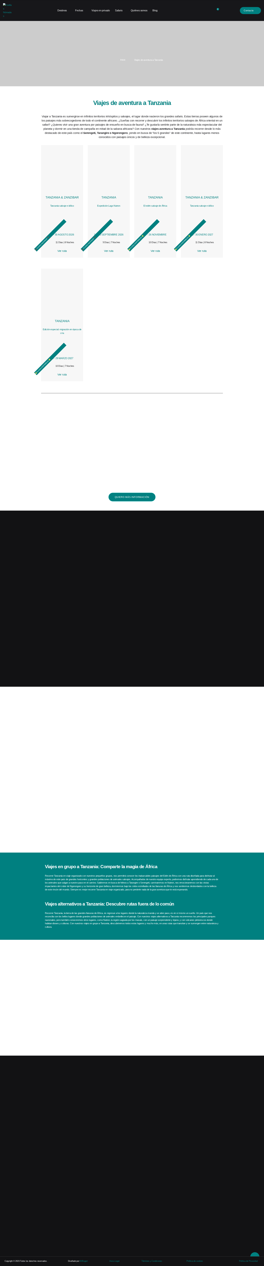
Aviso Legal (114, 1261)
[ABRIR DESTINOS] (69, 10)
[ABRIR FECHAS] (85, 10)
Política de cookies (195, 1261)
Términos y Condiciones (151, 1261)
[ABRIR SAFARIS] (124, 10)
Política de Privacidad (248, 1261)
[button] (44, 825)
